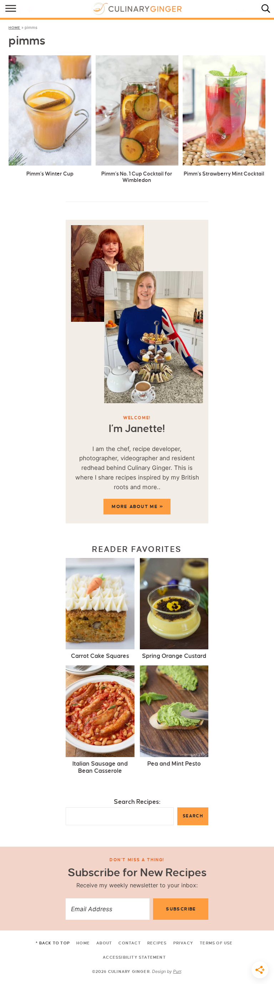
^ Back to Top (53, 943)
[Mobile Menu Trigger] (6, 9)
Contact (129, 943)
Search (193, 816)
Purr (177, 971)
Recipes (157, 943)
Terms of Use (216, 943)
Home (14, 28)
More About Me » (137, 506)
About (104, 943)
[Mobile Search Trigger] (268, 9)
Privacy (183, 943)
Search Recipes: (137, 801)
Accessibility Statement (134, 957)
